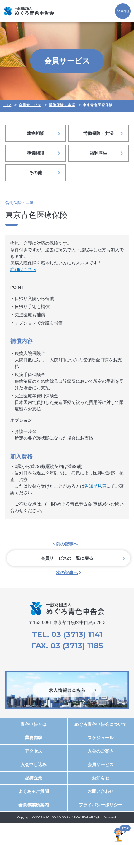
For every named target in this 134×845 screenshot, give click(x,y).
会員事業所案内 (33, 804)
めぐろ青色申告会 (29, 11)
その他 (35, 172)
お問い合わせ (101, 791)
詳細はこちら (23, 269)
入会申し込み (34, 764)
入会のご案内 (101, 751)
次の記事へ (67, 572)
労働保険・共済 (98, 133)
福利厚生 (98, 152)
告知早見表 (95, 486)
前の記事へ (67, 543)
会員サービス (101, 764)
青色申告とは (34, 724)
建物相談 (35, 133)
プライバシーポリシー (100, 804)
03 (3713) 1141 (77, 634)
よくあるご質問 (33, 791)
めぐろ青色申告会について (100, 724)
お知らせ (100, 777)
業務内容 (33, 737)
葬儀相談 (35, 152)
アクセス (33, 751)
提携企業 (33, 777)
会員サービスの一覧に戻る (67, 558)
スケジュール (101, 737)
